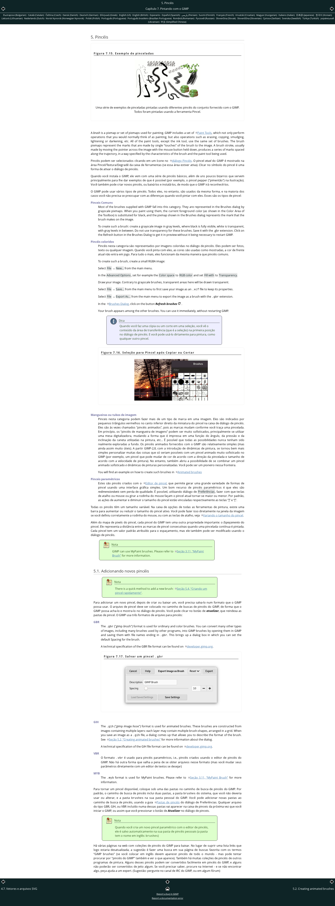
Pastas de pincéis (168, 802)
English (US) (125, 15)
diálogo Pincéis (182, 161)
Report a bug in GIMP (168, 894)
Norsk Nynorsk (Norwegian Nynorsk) (65, 18)
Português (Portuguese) (113, 18)
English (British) (140, 15)
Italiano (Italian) (286, 15)
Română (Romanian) (183, 18)
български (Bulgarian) (14, 15)
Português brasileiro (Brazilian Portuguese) (150, 18)
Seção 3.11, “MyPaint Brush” (209, 777)
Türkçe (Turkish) (310, 18)
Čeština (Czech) (53, 15)
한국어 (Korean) (324, 15)
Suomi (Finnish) (207, 15)
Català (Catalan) (36, 15)
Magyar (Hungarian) (266, 15)
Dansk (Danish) (70, 15)
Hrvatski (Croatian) (245, 15)
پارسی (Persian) (189, 15)
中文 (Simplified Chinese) (173, 21)
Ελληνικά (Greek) (108, 15)
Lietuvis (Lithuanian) (12, 18)
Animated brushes (190, 472)
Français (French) (225, 15)
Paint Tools (204, 133)
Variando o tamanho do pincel (223, 515)
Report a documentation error (167, 898)
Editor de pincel (156, 483)
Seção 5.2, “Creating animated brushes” (135, 739)
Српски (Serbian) (272, 18)
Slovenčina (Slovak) (226, 18)
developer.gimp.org (200, 646)
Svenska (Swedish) (291, 18)
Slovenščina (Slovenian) (249, 18)
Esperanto (155, 15)
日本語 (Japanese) (305, 15)
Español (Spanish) (171, 15)
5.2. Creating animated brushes (313, 889)
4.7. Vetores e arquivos (19, 889)
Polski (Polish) (93, 18)
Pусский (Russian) (205, 18)
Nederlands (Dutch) (34, 18)
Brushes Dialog (119, 304)
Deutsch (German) (89, 15)
